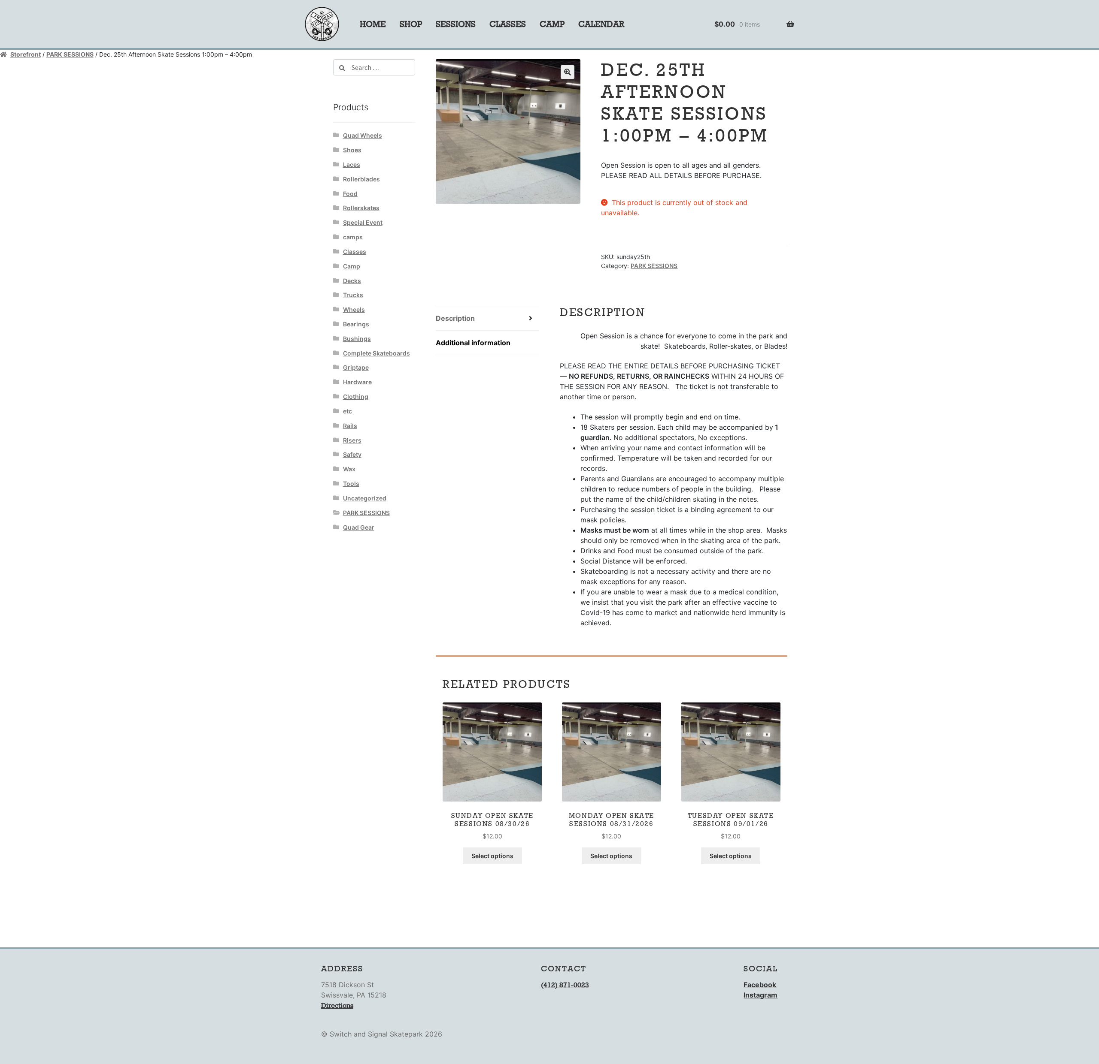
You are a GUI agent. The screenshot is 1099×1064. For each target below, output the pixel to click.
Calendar (601, 24)
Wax (349, 469)
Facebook (760, 984)
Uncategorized (364, 498)
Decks (352, 280)
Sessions (456, 24)
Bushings (357, 338)
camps (353, 237)
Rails (350, 425)
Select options (492, 855)
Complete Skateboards (376, 353)
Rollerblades (361, 179)
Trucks (353, 294)
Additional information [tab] (473, 342)
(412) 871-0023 (565, 985)
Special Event (363, 222)
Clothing (355, 396)
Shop (411, 24)
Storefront (25, 54)
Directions (337, 1005)
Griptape (356, 367)
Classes (507, 24)
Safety (352, 454)
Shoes (352, 150)
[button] (567, 72)
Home (373, 24)
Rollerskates (361, 207)
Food (350, 193)
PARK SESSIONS (70, 54)
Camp (552, 24)
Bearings (356, 324)
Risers (352, 440)
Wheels (354, 309)
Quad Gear (358, 527)
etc (347, 411)
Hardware (357, 382)
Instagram (760, 995)
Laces (351, 164)
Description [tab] (455, 318)
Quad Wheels (362, 135)
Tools (351, 483)
